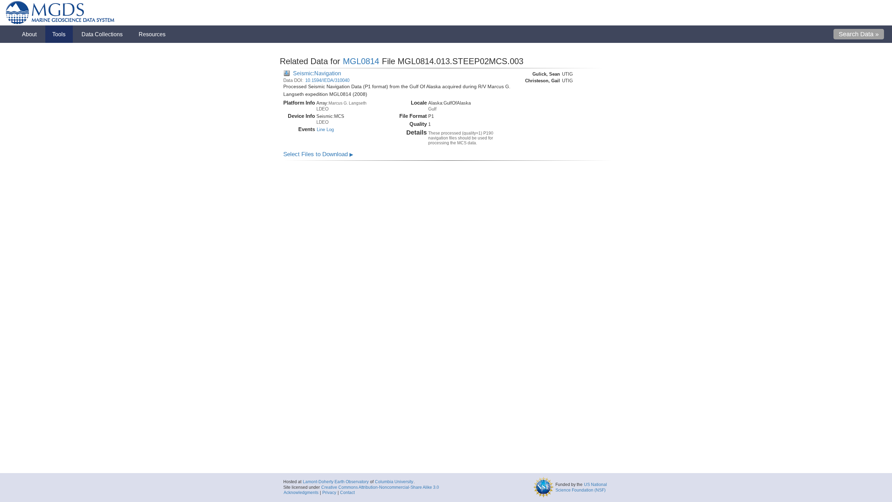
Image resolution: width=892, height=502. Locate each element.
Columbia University (394, 481)
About (29, 34)
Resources (152, 34)
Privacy (329, 492)
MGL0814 (361, 61)
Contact (347, 492)
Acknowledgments (301, 492)
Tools (59, 34)
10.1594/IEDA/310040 (327, 80)
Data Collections (102, 34)
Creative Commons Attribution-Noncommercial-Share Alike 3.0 (380, 487)
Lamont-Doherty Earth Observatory (336, 481)
